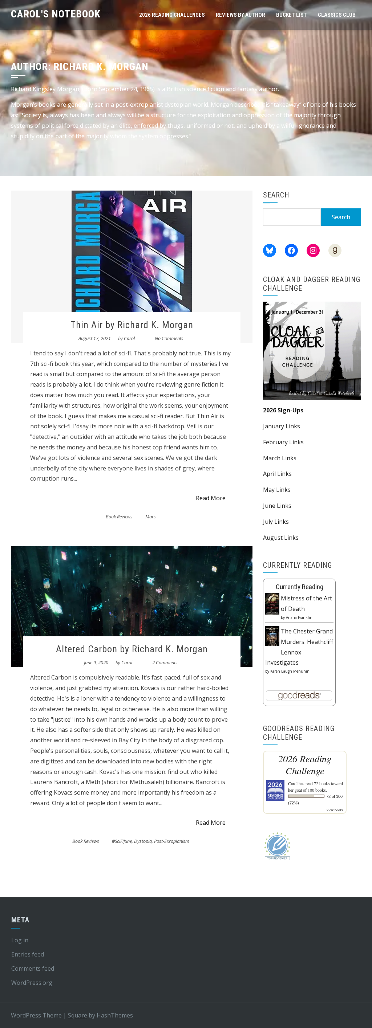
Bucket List (291, 15)
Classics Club (337, 15)
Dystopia (143, 841)
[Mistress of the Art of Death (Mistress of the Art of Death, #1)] (272, 603)
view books (335, 809)
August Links (281, 538)
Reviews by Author (240, 15)
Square (77, 1015)
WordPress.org (31, 983)
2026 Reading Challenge (304, 764)
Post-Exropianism (171, 841)
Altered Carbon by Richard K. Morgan (132, 649)
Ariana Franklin (299, 617)
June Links (277, 506)
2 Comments (165, 662)
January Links (281, 426)
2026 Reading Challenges (172, 15)
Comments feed (32, 968)
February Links (283, 442)
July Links (276, 522)
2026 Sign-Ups (283, 410)
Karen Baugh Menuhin (290, 671)
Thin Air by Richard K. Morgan (131, 324)
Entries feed (27, 954)
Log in (19, 940)
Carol (129, 338)
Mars (150, 516)
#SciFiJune (122, 841)
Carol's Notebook (56, 14)
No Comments (169, 338)
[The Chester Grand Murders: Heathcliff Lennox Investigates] (272, 636)
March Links (279, 458)
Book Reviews (119, 516)
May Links (277, 490)
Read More (211, 498)
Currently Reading (299, 587)
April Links (277, 474)
